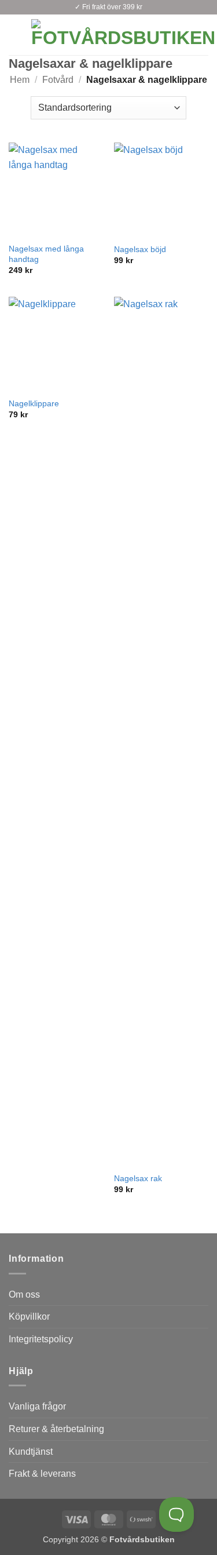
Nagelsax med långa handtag (46, 254)
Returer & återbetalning (56, 1429)
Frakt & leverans (42, 1473)
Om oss (24, 1294)
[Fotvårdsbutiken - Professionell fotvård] (123, 35)
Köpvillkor (29, 1316)
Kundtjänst (31, 1451)
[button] (16, 34)
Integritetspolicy (41, 1339)
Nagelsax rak (138, 1178)
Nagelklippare (34, 403)
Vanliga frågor (37, 1406)
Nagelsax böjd (140, 249)
